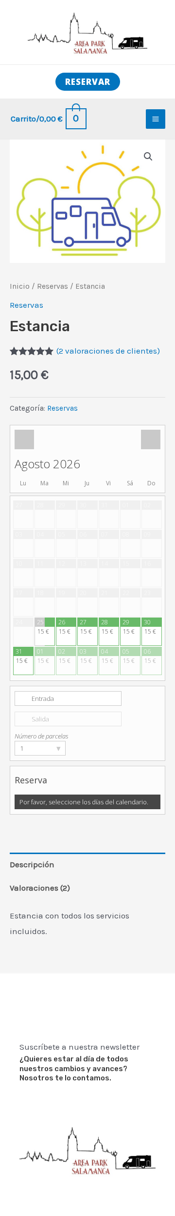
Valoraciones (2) (40, 888)
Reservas (52, 286)
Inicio (20, 286)
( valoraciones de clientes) (108, 351)
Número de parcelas (42, 736)
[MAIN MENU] (155, 119)
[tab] (87, 865)
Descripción (32, 864)
